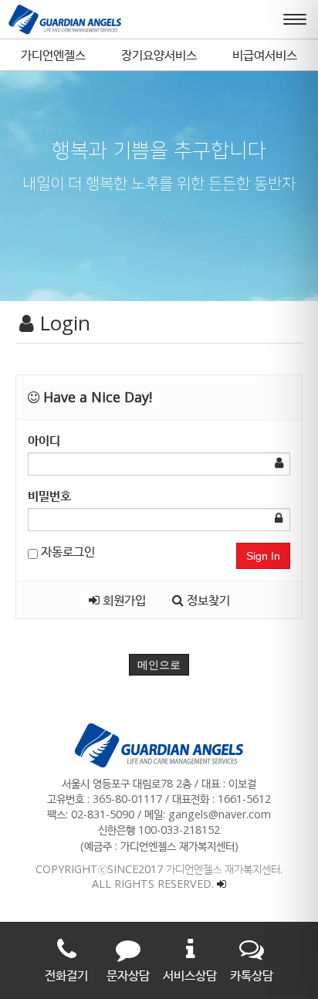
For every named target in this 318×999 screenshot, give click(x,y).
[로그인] (221, 883)
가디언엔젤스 (53, 54)
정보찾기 (207, 599)
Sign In (263, 556)
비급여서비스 (264, 54)
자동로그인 (66, 551)
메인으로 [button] (159, 665)
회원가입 (123, 599)
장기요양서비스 (159, 54)
